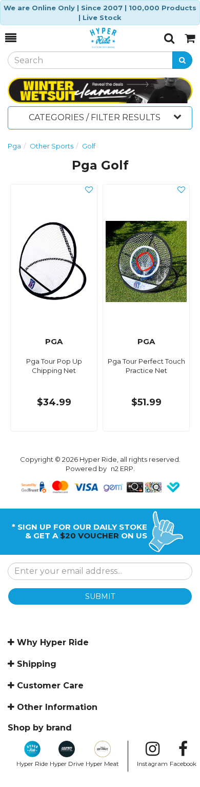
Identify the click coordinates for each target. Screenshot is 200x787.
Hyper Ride (32, 763)
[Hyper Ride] (90, 38)
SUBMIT (100, 596)
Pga (14, 146)
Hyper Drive (67, 763)
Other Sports (51, 146)
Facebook (183, 763)
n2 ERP (122, 468)
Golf (88, 146)
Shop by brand (40, 728)
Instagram (152, 763)
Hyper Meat (102, 763)
